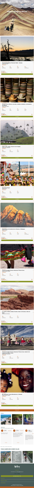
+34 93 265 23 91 (13, 471)
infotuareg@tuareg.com (19, 471)
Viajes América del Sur (8, 446)
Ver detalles (17, 74)
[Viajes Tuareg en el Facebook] (14, 473)
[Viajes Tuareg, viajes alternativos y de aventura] (17, 466)
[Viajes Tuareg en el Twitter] (15, 473)
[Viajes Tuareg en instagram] (17, 473)
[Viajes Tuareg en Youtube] (18, 473)
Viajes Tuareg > (2, 446)
